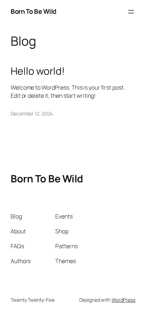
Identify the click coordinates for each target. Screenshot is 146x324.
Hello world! (38, 71)
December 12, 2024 (32, 113)
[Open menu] (131, 11)
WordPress (123, 299)
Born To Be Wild (33, 11)
